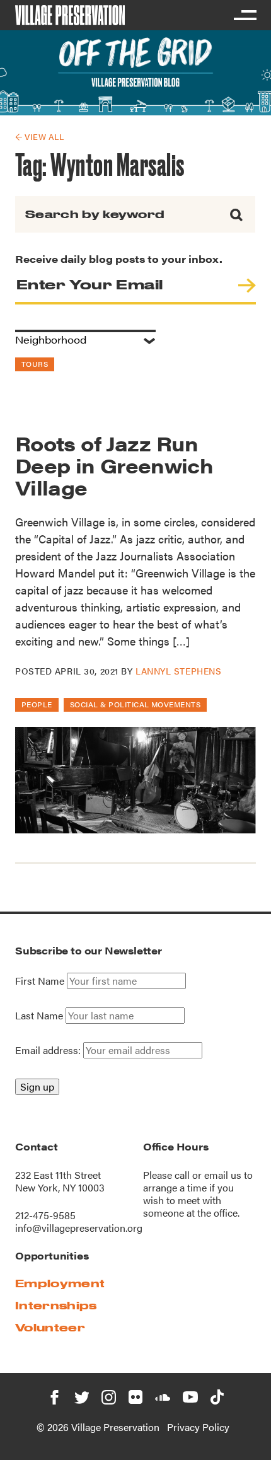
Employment (60, 1283)
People (36, 704)
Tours (34, 363)
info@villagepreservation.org (78, 1227)
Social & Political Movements (135, 704)
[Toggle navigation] (244, 15)
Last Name (39, 1015)
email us (222, 1174)
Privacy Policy (198, 1427)
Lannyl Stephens (178, 670)
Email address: (49, 1050)
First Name (39, 981)
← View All (39, 136)
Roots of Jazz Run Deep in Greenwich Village (114, 465)
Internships (56, 1305)
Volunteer (50, 1327)
